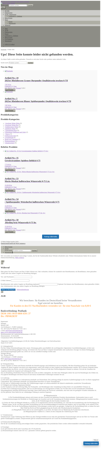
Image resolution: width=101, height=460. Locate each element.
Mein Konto (8, 18)
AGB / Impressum (10, 14)
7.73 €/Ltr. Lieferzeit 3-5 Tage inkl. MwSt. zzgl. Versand (13, 166)
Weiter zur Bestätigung (8, 289)
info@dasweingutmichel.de (13, 330)
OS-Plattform (9, 39)
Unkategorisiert (9, 143)
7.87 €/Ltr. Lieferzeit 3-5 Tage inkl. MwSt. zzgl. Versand (13, 86)
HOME (7, 11)
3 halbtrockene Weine (11, 127)
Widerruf (7, 25)
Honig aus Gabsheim (11, 139)
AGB (6, 30)
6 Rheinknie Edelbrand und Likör (15, 132)
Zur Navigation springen (8, 1)
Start (6, 28)
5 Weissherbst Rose (11, 130)
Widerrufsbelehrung (23, 289)
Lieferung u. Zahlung (15, 16)
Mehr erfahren (19, 257)
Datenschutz (8, 13)
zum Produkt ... (10, 90)
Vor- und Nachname (7, 277)
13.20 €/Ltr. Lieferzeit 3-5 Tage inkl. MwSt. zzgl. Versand (13, 187)
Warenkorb (12, 23)
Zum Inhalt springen (22, 1)
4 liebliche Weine (10, 128)
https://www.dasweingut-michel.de (11, 332)
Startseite (3, 49)
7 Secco (7, 134)
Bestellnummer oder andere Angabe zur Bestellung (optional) (20, 284)
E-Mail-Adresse (6, 280)
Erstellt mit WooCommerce (16, 243)
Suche (7, 248)
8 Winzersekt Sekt (10, 136)
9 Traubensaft (9, 137)
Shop (6, 20)
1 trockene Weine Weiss (12, 123)
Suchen (30, 5)
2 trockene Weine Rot (11, 125)
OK (2, 261)
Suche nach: (4, 5)
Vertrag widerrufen (50, 236)
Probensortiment (10, 141)
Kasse (10, 21)
